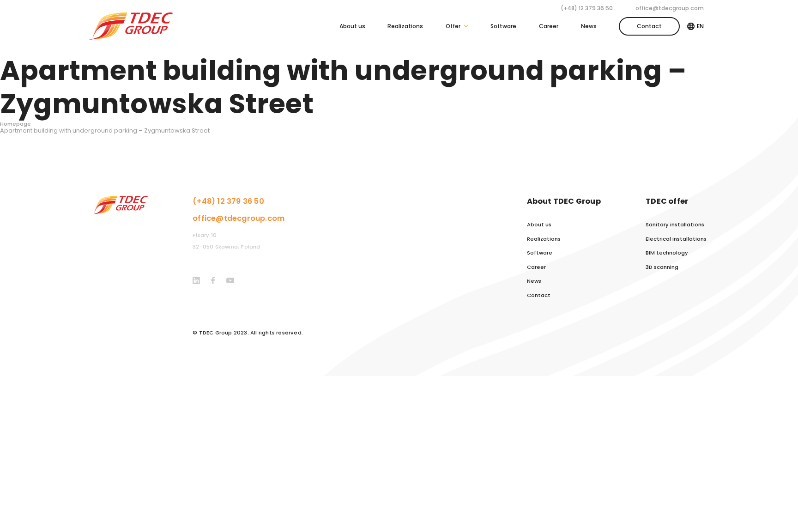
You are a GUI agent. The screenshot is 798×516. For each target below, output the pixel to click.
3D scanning (662, 267)
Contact (649, 26)
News (589, 26)
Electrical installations (676, 239)
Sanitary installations (675, 224)
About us (352, 26)
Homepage (15, 123)
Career (548, 26)
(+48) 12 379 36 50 (587, 8)
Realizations (405, 26)
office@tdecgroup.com (669, 8)
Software (503, 26)
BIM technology (667, 252)
